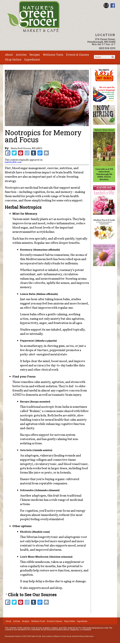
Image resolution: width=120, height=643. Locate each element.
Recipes (35, 54)
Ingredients (32, 59)
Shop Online (13, 59)
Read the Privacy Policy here (83, 636)
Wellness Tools (53, 54)
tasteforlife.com (13, 162)
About (9, 54)
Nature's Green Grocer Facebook (112, 5)
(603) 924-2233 (107, 48)
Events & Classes (77, 54)
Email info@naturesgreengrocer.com (106, 5)
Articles (21, 54)
